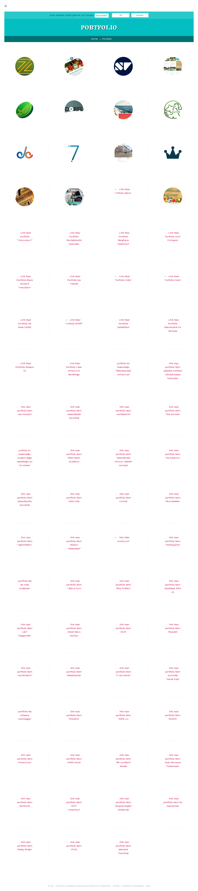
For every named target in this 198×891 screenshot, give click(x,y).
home (66, 9)
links (148, 886)
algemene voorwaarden (132, 886)
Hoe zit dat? (101, 15)
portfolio (92, 10)
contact (144, 10)
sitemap (116, 886)
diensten (79, 10)
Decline (139, 15)
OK (120, 15)
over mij (131, 10)
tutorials (118, 10)
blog (105, 10)
